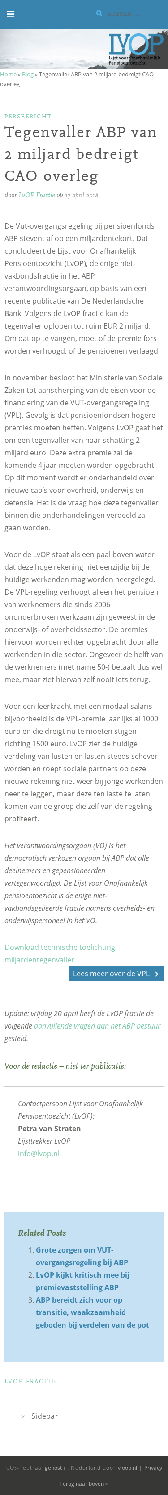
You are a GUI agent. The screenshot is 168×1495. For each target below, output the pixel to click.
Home (8, 74)
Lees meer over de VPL (111, 974)
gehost (53, 1467)
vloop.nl (127, 1467)
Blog (28, 74)
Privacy (153, 1467)
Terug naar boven (82, 1483)
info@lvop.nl (39, 1153)
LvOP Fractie (36, 195)
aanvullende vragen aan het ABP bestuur (97, 1026)
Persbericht (28, 117)
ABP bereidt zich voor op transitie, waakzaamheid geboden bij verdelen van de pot (92, 1312)
